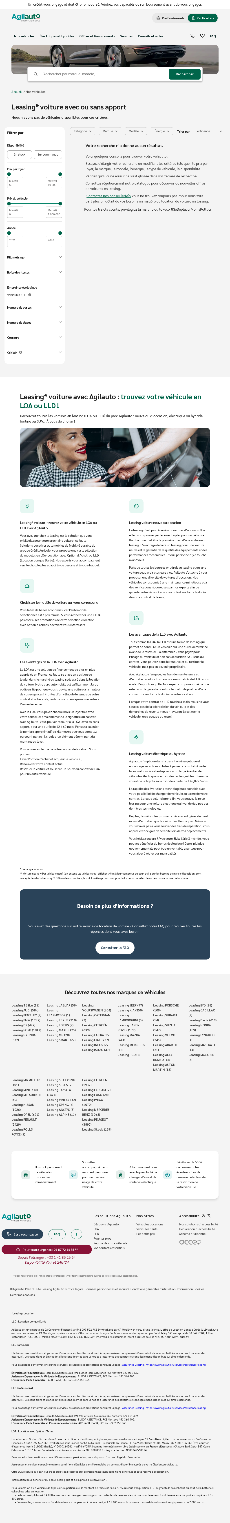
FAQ (213, 36)
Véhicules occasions (149, 1224)
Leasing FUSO (95, 1095)
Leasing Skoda (96, 1129)
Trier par (183, 131)
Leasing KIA (130, 1010)
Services (126, 36)
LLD (96, 1234)
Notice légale (74, 1289)
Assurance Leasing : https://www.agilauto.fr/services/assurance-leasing (164, 1364)
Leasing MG (58, 1035)
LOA (96, 1229)
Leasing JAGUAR (62, 1005)
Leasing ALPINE (61, 1114)
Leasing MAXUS (61, 1030)
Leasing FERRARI (96, 1090)
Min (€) (13, 181)
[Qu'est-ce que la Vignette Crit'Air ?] (20, 352)
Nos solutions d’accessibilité (198, 1224)
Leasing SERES (59, 1085)
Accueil (16, 91)
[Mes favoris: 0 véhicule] (202, 36)
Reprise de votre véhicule (110, 1243)
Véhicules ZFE (16, 295)
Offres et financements (97, 36)
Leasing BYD (200, 1005)
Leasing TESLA (25, 1005)
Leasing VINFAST (61, 1100)
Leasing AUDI (24, 1010)
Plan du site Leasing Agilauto (44, 1289)
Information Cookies (190, 1289)
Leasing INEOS (95, 1045)
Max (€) (52, 181)
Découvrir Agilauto (106, 1224)
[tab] (170, 18)
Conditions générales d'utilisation (153, 1289)
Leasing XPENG (60, 1104)
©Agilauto (17, 1289)
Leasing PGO (129, 1055)
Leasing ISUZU (96, 1050)
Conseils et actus (150, 36)
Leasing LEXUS (62, 1020)
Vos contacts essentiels (109, 1248)
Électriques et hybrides (57, 36)
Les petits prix (145, 1234)
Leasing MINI (24, 1090)
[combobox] (209, 131)
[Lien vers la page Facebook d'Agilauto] (76, 1234)
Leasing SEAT (61, 1080)
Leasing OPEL (25, 1114)
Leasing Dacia (202, 1020)
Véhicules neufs (146, 1229)
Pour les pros (102, 1238)
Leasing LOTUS (60, 1025)
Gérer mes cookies (22, 1295)
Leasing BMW (25, 1020)
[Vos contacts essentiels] (192, 36)
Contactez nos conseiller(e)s (108, 196)
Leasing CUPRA (96, 1035)
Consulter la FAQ (115, 947)
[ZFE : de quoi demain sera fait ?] (29, 294)
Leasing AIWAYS (60, 1109)
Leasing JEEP (130, 1005)
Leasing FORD (26, 1030)
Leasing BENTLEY (26, 1015)
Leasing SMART (61, 1040)
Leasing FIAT (95, 1040)
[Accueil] (25, 18)
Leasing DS (23, 1025)
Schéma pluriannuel (192, 1234)
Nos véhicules (24, 36)
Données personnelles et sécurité (106, 1289)
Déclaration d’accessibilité (197, 1229)
